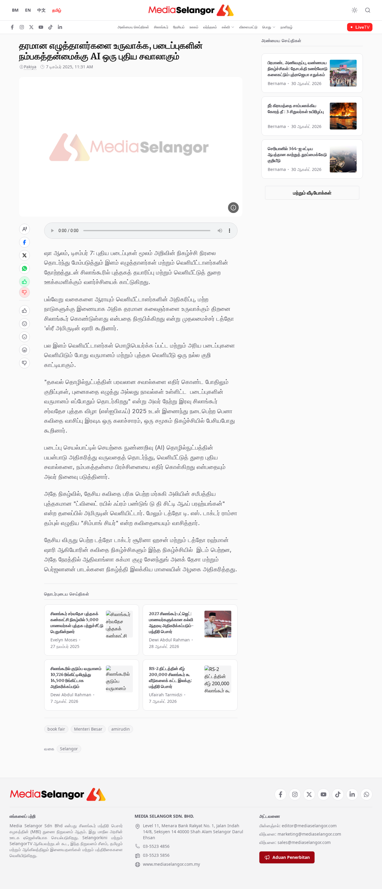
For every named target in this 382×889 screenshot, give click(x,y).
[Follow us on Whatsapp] (366, 794)
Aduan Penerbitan (291, 857)
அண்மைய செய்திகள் (133, 27)
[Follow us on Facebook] (12, 27)
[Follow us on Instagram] (21, 27)
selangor (69, 748)
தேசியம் (179, 27)
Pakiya (30, 67)
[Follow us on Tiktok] (50, 27)
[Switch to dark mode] (354, 10)
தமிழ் (56, 10)
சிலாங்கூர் (161, 27)
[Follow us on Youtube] (41, 27)
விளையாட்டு (248, 27)
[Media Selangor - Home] (191, 10)
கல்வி (226, 27)
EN (28, 10)
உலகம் (194, 27)
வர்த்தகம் (210, 27)
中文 (41, 10)
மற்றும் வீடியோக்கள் (312, 192)
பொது (266, 27)
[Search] (367, 10)
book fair (56, 729)
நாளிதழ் (286, 27)
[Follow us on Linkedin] (60, 27)
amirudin (120, 729)
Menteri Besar (88, 729)
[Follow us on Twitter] (31, 27)
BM (15, 10)
